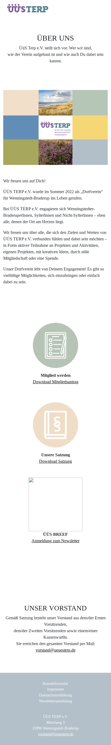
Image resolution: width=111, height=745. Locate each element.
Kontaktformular (55, 683)
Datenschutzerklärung (55, 695)
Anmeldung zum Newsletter (55, 540)
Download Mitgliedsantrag (55, 381)
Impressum (55, 689)
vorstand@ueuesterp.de (55, 650)
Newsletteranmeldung (55, 701)
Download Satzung (55, 461)
